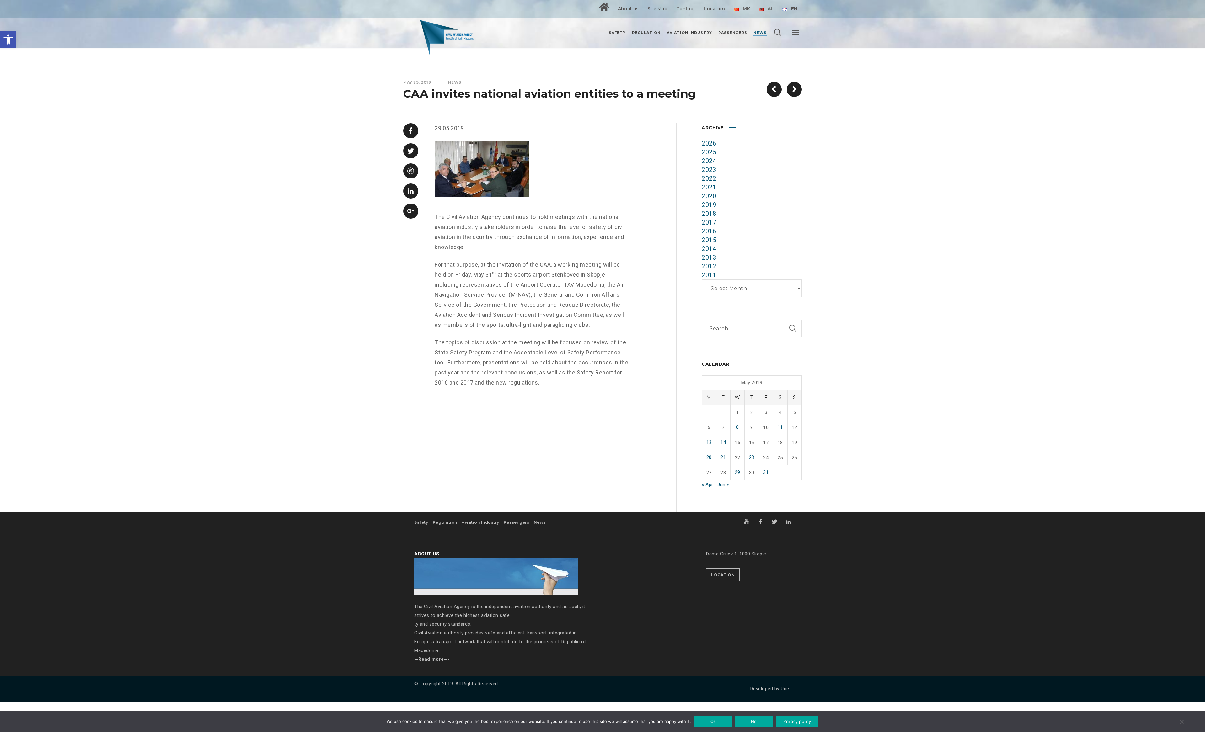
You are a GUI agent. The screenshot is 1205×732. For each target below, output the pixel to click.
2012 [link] (709, 266)
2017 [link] (709, 222)
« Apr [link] (707, 484)
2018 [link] (709, 213)
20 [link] (709, 457)
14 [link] (723, 442)
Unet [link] (786, 689)
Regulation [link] (445, 522)
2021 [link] (709, 187)
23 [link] (751, 457)
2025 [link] (709, 152)
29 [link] (737, 472)
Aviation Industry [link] (480, 522)
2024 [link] (709, 161)
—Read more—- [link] (432, 659)
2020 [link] (709, 196)
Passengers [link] (516, 522)
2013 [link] (709, 257)
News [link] (454, 82)
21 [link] (723, 457)
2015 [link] (709, 240)
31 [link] (766, 472)
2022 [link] (709, 178)
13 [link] (709, 442)
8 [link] (737, 427)
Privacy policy (797, 721)
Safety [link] (421, 522)
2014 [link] (709, 248)
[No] (1181, 722)
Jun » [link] (723, 484)
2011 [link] (709, 275)
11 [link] (780, 427)
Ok (713, 721)
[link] (8, 39)
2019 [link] (709, 205)
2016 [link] (709, 231)
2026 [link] (709, 143)
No (754, 721)
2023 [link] (709, 169)
